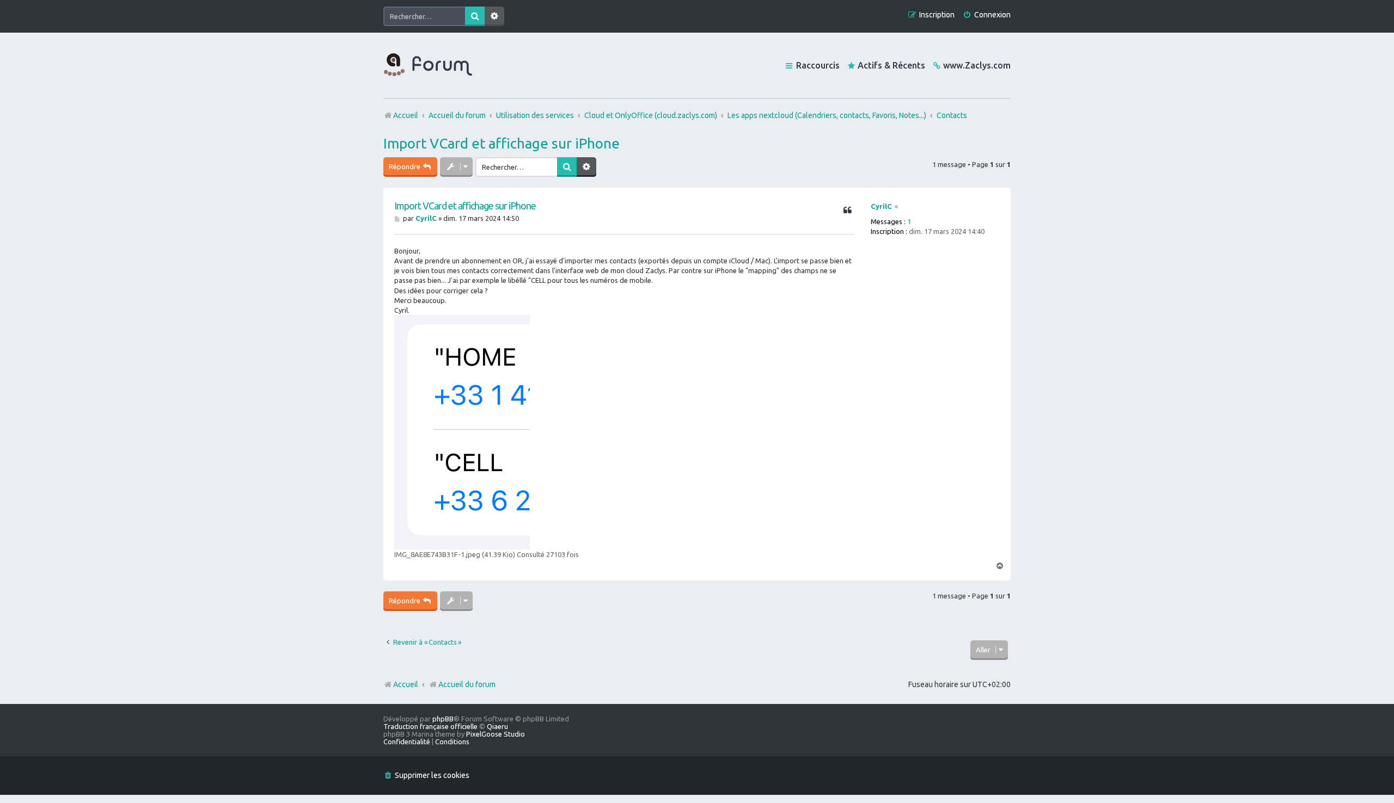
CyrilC (881, 206)
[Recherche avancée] (494, 16)
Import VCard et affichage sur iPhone (501, 143)
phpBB (443, 718)
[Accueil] (428, 65)
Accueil (405, 684)
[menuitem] (987, 15)
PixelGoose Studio (495, 734)
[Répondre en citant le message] (847, 210)
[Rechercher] (475, 16)
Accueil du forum (467, 684)
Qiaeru (497, 726)
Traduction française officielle (430, 726)
